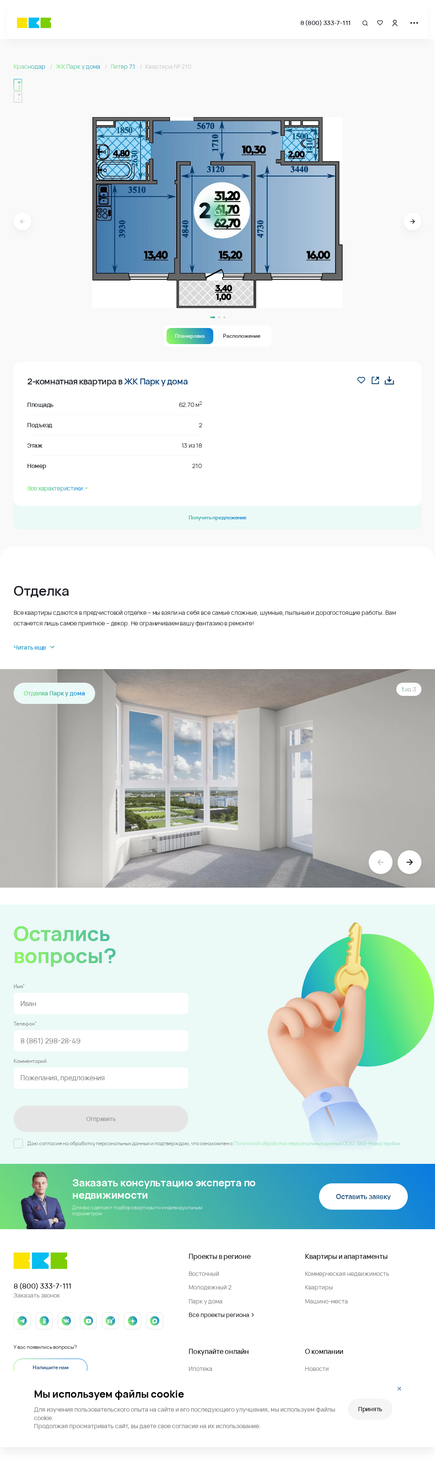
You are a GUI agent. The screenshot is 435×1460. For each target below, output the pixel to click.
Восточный (204, 1273)
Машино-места (326, 1301)
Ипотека (200, 1369)
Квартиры (319, 1287)
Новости (317, 1369)
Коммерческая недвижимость (347, 1273)
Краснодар (30, 66)
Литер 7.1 (123, 66)
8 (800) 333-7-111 (325, 23)
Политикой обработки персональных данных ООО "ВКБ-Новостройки (317, 1143)
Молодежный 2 (210, 1287)
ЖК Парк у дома (79, 66)
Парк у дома (206, 1301)
